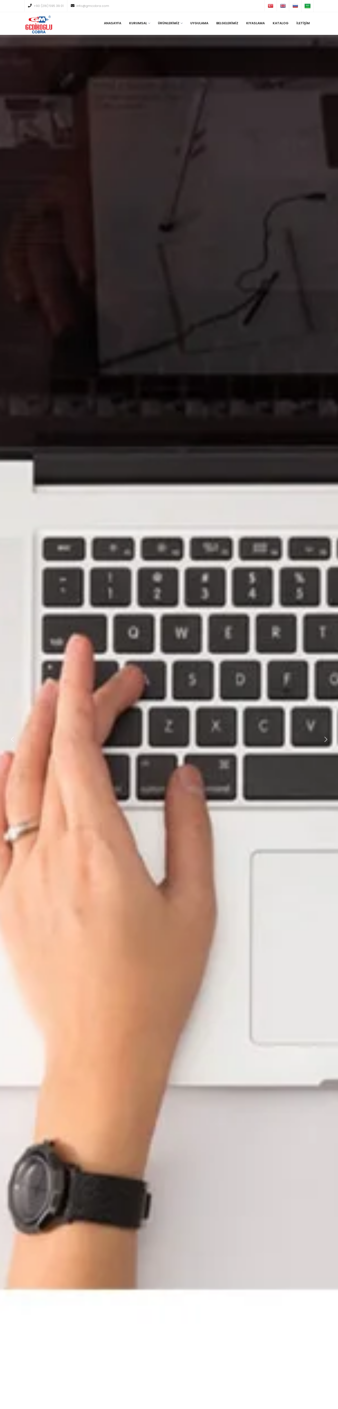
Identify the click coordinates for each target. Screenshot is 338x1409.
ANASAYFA (112, 23)
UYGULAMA (199, 23)
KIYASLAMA (255, 23)
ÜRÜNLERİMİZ (168, 23)
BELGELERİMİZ (227, 23)
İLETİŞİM (303, 23)
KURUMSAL (138, 23)
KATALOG (281, 23)
